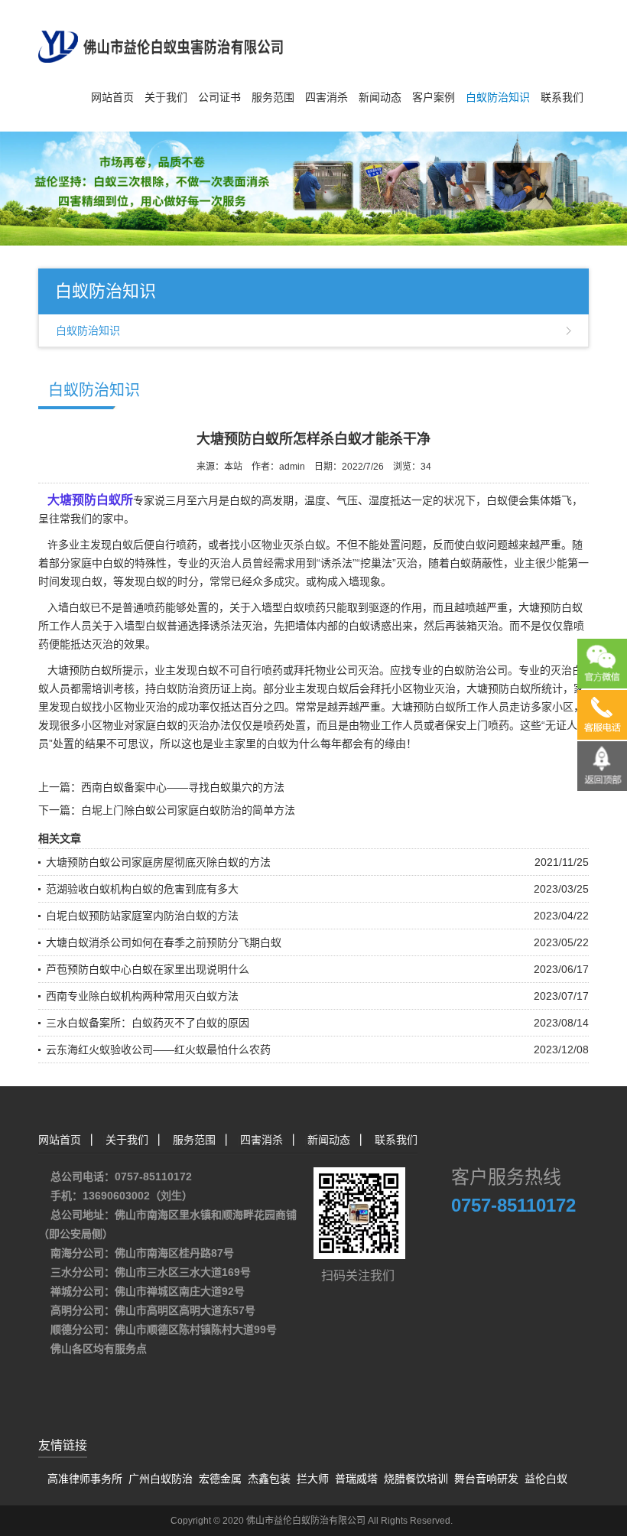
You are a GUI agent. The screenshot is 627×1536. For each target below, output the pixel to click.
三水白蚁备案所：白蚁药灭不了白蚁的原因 (147, 1023)
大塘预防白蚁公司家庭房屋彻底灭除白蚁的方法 (158, 862)
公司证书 (219, 97)
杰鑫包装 (269, 1479)
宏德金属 (220, 1479)
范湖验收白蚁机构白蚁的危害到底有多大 (142, 889)
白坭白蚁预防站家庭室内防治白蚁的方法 (142, 916)
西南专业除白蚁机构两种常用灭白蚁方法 (142, 996)
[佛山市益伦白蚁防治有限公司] (160, 30)
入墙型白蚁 (140, 626)
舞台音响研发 (486, 1479)
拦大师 (313, 1479)
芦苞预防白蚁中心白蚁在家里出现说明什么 (147, 969)
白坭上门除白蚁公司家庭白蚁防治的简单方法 (188, 810)
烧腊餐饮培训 (416, 1479)
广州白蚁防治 (160, 1479)
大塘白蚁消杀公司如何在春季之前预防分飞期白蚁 (163, 942)
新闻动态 (380, 97)
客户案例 (433, 97)
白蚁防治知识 (498, 97)
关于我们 (166, 97)
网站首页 (112, 97)
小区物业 (102, 725)
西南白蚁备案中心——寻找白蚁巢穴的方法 (182, 787)
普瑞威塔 (356, 1479)
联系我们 (562, 97)
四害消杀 (326, 97)
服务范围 (273, 97)
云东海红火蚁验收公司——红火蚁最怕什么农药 (158, 1049)
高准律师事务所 (84, 1479)
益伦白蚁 (546, 1479)
